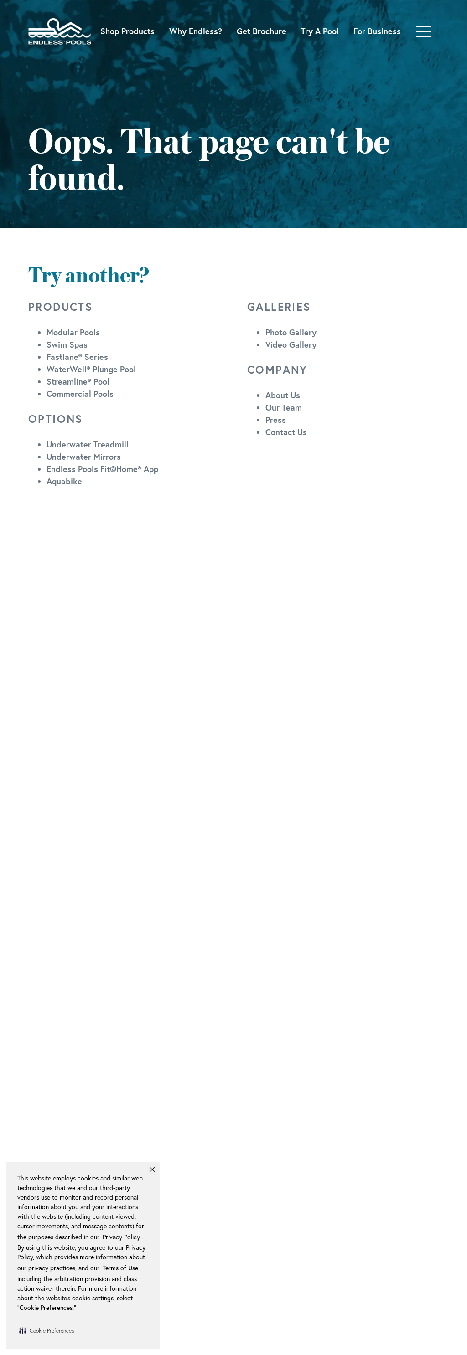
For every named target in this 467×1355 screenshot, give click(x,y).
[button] (46, 1330)
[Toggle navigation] (423, 31)
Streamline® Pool (78, 381)
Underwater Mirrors (84, 456)
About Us (282, 395)
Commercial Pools (80, 393)
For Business (377, 31)
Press (275, 419)
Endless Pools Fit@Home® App (102, 468)
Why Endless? (195, 31)
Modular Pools (73, 332)
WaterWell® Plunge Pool (91, 369)
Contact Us (286, 431)
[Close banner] (152, 1169)
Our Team (283, 407)
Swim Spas (67, 344)
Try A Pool (320, 31)
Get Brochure (261, 31)
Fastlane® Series (77, 356)
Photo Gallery (291, 332)
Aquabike (64, 481)
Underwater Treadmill (88, 444)
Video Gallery (291, 344)
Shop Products (127, 31)
